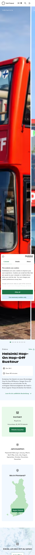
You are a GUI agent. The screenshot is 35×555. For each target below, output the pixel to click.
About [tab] (29, 261)
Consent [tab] (6, 261)
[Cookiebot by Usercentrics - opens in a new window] (25, 256)
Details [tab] (17, 261)
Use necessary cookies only (17, 297)
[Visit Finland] (8, 3)
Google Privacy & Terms (23, 286)
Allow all (17, 292)
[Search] (25, 3)
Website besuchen (17, 430)
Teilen (30, 349)
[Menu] (29, 3)
